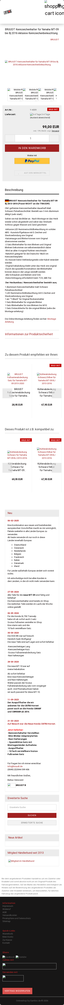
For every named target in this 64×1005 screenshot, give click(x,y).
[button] (5, 96)
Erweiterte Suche (32, 823)
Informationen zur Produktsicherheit (29, 334)
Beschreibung (14, 190)
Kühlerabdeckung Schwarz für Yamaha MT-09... (17, 467)
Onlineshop (21, 1000)
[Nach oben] (55, 1000)
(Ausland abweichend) (40, 118)
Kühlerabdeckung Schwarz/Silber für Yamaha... (47, 392)
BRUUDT (55, 39)
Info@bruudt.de (15, 766)
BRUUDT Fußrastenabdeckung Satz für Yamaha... (18, 392)
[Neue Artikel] (55, 838)
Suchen (32, 815)
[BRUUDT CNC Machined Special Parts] (6, 12)
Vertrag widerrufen (17, 991)
